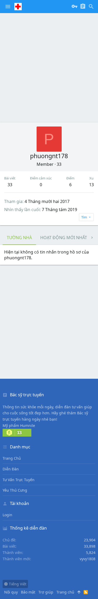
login (7, 514)
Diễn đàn (11, 468)
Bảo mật (28, 592)
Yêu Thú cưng (15, 490)
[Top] (79, 592)
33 (10, 185)
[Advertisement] (49, 67)
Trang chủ (12, 458)
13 (91, 185)
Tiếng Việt (17, 583)
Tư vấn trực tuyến (18, 479)
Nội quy (11, 592)
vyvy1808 (87, 558)
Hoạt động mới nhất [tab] (63, 237)
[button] (8, 6)
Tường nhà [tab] (19, 237)
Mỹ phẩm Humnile (19, 425)
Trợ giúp (45, 592)
